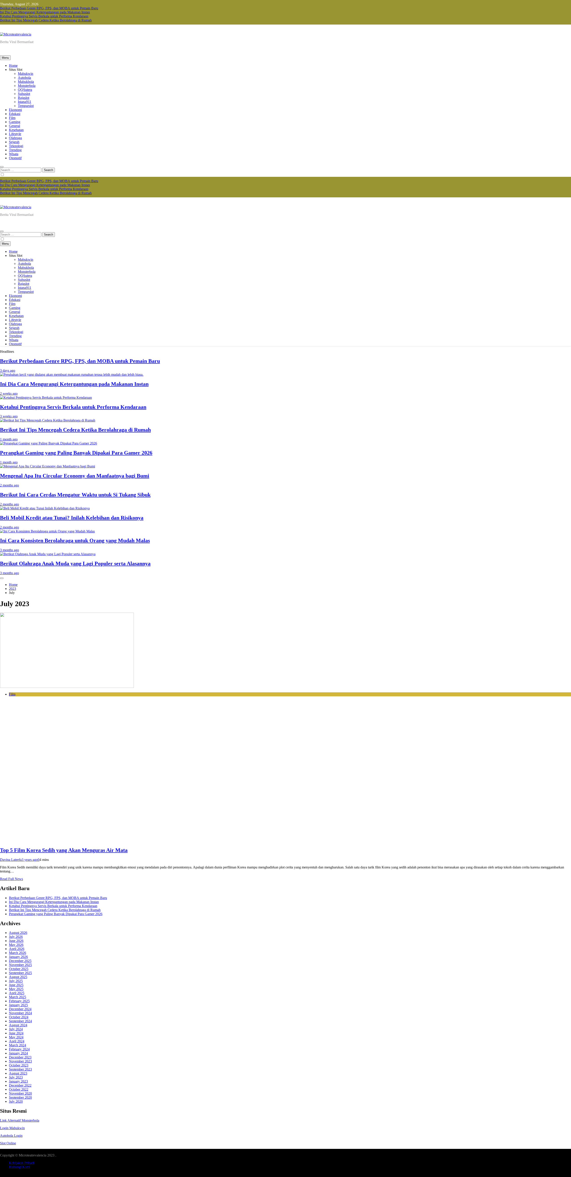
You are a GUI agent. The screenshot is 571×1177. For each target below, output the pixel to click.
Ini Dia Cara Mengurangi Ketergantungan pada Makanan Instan (45, 12)
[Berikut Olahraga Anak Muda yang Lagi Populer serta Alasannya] (47, 554)
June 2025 (16, 985)
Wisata (13, 154)
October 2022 (18, 1089)
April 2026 (16, 949)
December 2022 (20, 1085)
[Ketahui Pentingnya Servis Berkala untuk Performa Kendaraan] (46, 397)
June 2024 (16, 1033)
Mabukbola (26, 81)
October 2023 (18, 1065)
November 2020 (20, 1093)
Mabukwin (25, 73)
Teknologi (16, 146)
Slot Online (8, 1143)
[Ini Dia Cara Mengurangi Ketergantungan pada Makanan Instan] (71, 374)
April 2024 (16, 1041)
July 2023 (16, 1077)
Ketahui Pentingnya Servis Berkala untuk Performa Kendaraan (44, 16)
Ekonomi (15, 110)
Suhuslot (24, 94)
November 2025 (20, 965)
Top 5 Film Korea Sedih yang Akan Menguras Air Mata (64, 850)
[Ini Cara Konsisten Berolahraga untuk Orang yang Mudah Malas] (47, 531)
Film (12, 118)
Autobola (24, 77)
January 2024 (18, 1053)
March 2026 (17, 953)
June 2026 (16, 941)
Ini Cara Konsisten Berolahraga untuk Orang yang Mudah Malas (75, 540)
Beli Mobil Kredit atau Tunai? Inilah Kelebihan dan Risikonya (71, 518)
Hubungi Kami (19, 1167)
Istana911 (24, 102)
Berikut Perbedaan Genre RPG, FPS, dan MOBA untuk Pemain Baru (49, 8)
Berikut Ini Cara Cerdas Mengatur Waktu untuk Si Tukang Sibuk (75, 495)
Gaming (14, 122)
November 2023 (20, 1061)
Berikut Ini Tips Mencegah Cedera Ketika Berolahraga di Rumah (46, 20)
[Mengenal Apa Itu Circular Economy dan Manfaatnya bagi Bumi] (47, 466)
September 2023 (20, 1069)
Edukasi (14, 114)
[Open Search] (2, 166)
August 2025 (18, 977)
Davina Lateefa (11, 860)
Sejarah (14, 142)
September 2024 (20, 1021)
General (14, 126)
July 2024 (16, 1029)
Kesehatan (16, 130)
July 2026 (16, 937)
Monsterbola (26, 86)
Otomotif (15, 158)
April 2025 (16, 993)
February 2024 (19, 1049)
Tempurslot (26, 106)
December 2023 (20, 1057)
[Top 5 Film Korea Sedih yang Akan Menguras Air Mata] (67, 687)
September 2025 (20, 973)
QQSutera (25, 90)
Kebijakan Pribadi (21, 1163)
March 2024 (17, 1045)
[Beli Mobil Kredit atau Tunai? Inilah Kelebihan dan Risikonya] (45, 508)
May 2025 (16, 989)
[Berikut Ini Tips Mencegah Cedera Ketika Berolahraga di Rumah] (47, 420)
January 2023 (18, 1081)
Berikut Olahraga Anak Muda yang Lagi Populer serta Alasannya (75, 563)
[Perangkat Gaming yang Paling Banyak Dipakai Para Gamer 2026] (48, 443)
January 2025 (18, 1005)
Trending (15, 150)
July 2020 (16, 1101)
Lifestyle (15, 134)
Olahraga (15, 138)
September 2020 (20, 1097)
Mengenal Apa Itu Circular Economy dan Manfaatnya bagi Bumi (74, 476)
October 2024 (18, 1017)
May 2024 (16, 1037)
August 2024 (18, 1025)
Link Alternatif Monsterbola (19, 1120)
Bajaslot (23, 98)
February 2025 (19, 1001)
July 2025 (16, 981)
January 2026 (18, 957)
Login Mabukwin (12, 1128)
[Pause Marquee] (2, 578)
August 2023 (18, 1073)
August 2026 (18, 933)
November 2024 (20, 1013)
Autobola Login (11, 1135)
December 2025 (20, 961)
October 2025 (18, 969)
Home (13, 65)
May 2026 (16, 945)
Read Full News (11, 879)
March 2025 (17, 997)
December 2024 (20, 1009)
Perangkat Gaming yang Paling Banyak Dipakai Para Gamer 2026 (76, 453)
